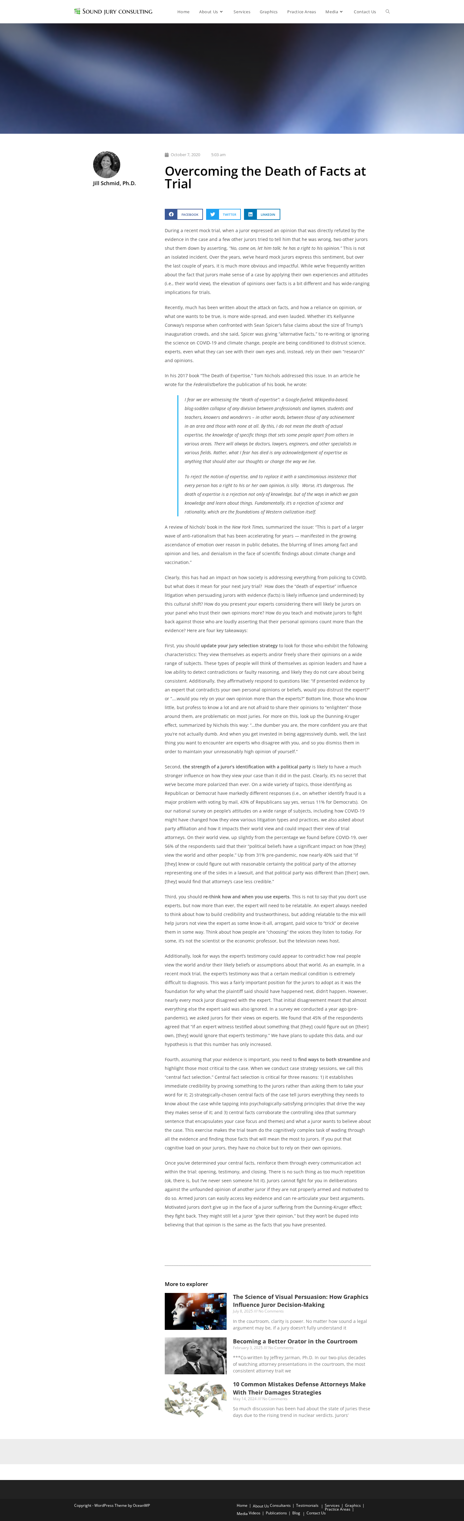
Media (242, 1513)
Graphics (353, 1505)
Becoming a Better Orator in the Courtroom (295, 1341)
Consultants (280, 1505)
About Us (261, 1506)
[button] (184, 214)
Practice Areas (337, 1509)
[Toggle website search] (388, 11)
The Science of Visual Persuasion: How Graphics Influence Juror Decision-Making (300, 1300)
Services (332, 1505)
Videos (254, 1513)
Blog (296, 1513)
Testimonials (307, 1505)
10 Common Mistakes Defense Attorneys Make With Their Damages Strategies (299, 1388)
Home (242, 1505)
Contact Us (316, 1513)
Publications (276, 1513)
